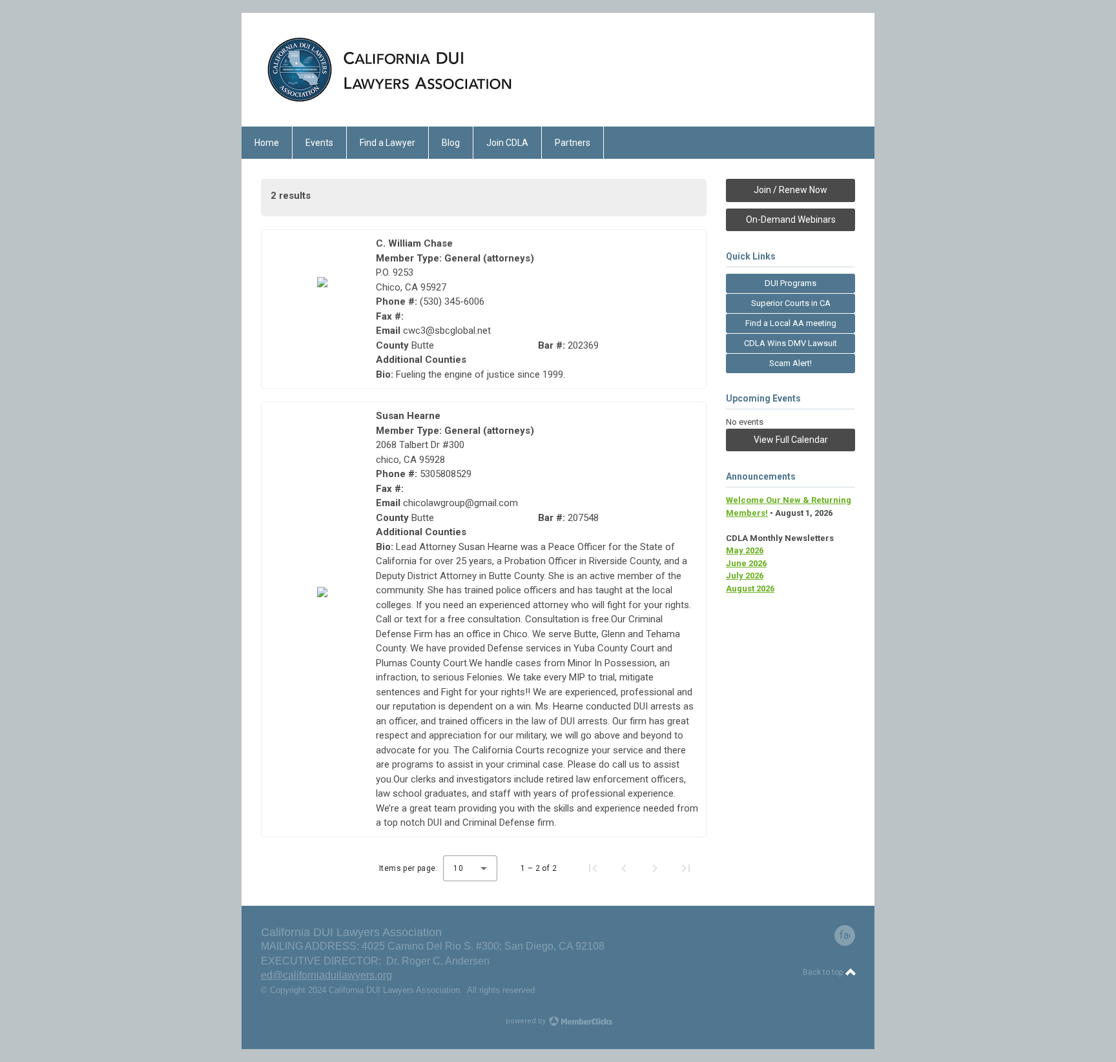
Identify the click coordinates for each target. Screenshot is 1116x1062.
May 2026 (744, 550)
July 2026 (744, 575)
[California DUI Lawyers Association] (390, 104)
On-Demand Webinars (791, 219)
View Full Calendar (791, 439)
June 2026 (746, 563)
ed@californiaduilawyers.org (326, 975)
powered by (527, 1021)
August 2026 (750, 588)
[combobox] (470, 868)
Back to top (824, 972)
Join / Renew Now (790, 190)
